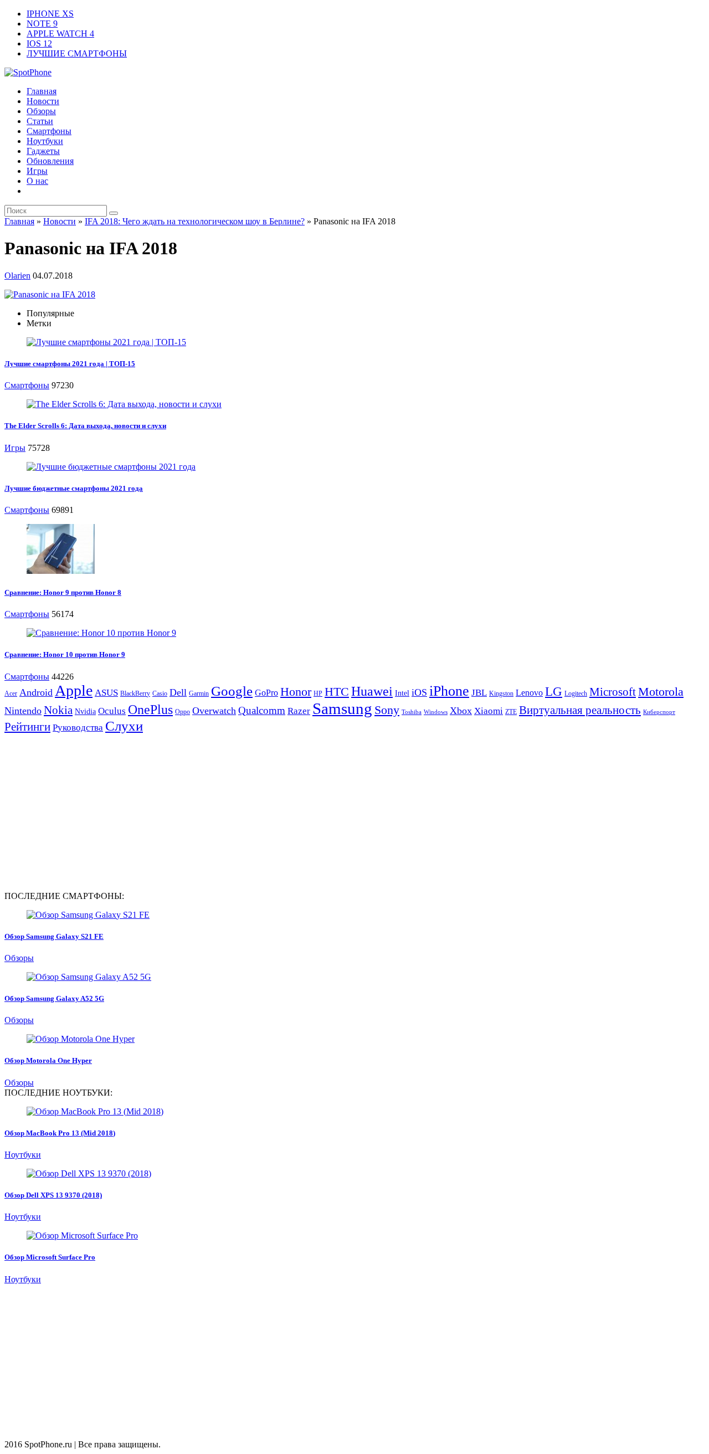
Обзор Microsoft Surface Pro (49, 1257)
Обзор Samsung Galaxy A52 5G (54, 998)
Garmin (199, 693)
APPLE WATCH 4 (60, 33)
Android (36, 692)
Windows (436, 712)
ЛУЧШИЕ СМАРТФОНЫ (77, 53)
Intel (402, 693)
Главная (41, 91)
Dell (178, 692)
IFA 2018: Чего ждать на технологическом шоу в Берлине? (195, 221)
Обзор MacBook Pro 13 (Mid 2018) (59, 1133)
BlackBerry (135, 693)
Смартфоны (49, 131)
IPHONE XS (50, 13)
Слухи (124, 725)
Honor (295, 691)
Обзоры (41, 111)
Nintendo (23, 710)
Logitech (575, 693)
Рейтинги (27, 726)
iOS (419, 692)
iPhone (449, 691)
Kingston (501, 693)
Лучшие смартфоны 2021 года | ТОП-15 (69, 363)
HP (318, 693)
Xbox (461, 710)
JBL (479, 692)
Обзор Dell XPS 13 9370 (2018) (53, 1195)
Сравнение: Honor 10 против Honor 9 (64, 654)
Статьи (40, 121)
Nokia (58, 710)
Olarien (17, 275)
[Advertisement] (97, 811)
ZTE (511, 712)
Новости (43, 101)
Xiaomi (488, 711)
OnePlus (150, 709)
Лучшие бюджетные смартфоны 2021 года (73, 488)
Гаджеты (43, 151)
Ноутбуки (45, 141)
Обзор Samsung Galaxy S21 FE (54, 936)
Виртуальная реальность (580, 710)
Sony (386, 710)
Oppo (182, 712)
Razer (298, 711)
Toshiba (412, 712)
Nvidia (85, 711)
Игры (37, 171)
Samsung (342, 708)
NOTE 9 (42, 23)
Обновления (50, 161)
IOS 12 (39, 43)
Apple (74, 690)
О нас (37, 181)
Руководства (78, 727)
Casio (159, 693)
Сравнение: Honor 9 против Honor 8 (62, 592)
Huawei (372, 691)
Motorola (661, 691)
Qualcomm (261, 710)
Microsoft (612, 691)
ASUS (106, 692)
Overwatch (214, 710)
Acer (10, 693)
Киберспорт (659, 712)
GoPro (266, 692)
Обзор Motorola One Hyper (48, 1060)
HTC (337, 691)
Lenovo (529, 692)
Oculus (112, 711)
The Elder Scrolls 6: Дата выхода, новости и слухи (85, 426)
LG (553, 691)
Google (232, 691)
